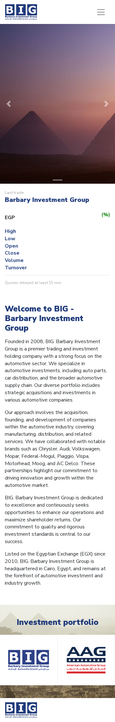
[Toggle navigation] (101, 12)
